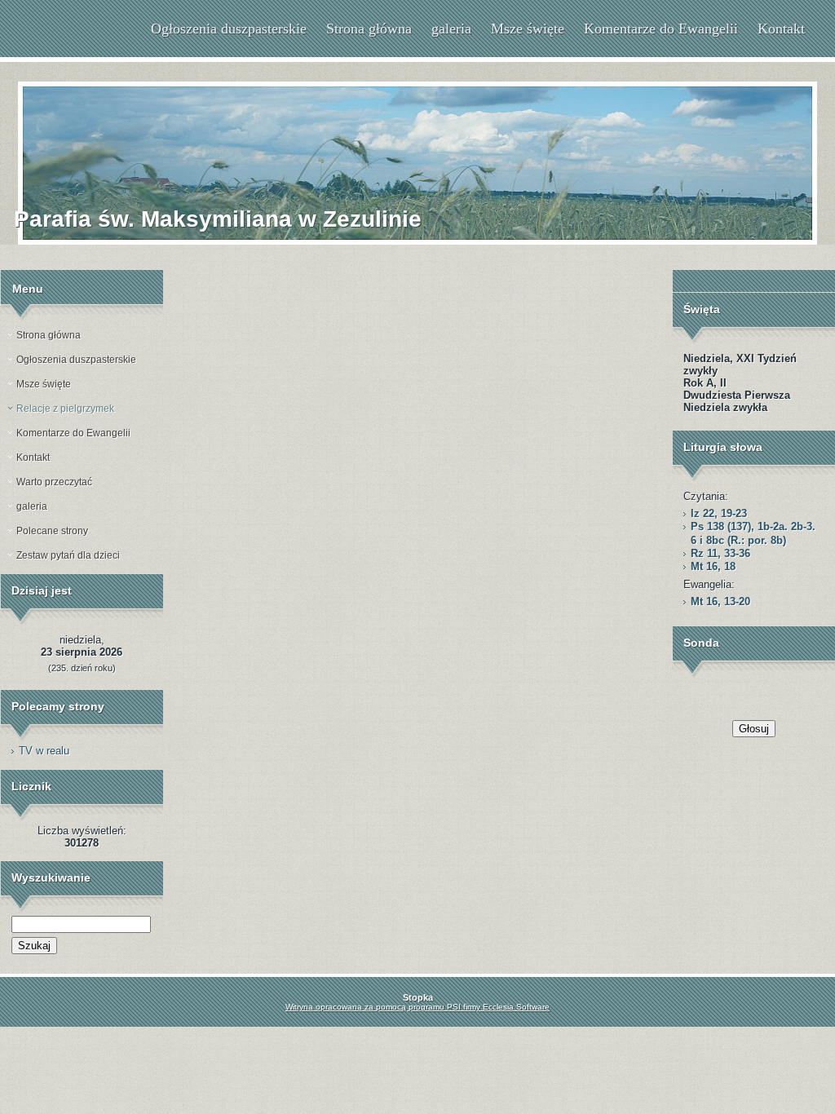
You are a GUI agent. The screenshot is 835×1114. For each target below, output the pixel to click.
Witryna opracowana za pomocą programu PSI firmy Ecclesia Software (417, 1006)
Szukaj (34, 945)
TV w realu (44, 751)
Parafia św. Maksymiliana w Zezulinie (218, 219)
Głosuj (754, 729)
